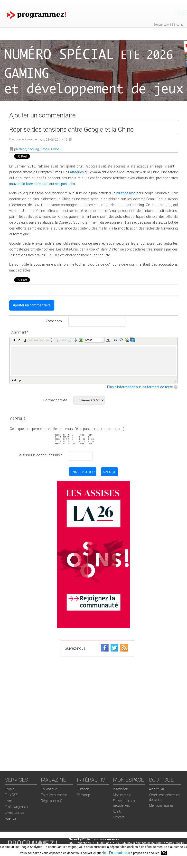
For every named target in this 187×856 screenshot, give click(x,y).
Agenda (10, 818)
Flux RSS (11, 795)
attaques (77, 172)
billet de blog (126, 193)
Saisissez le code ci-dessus (40, 455)
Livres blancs (14, 812)
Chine (55, 149)
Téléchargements (17, 807)
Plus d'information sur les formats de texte (140, 387)
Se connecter (161, 24)
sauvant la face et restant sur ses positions (42, 184)
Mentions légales (161, 805)
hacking (33, 149)
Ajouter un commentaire (32, 305)
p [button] (20, 380)
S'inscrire (177, 24)
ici (104, 853)
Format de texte (55, 400)
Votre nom (54, 321)
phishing (20, 149)
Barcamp (83, 795)
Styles (88, 339)
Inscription (120, 789)
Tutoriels (83, 789)
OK (163, 853)
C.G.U (117, 811)
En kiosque (49, 789)
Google (45, 149)
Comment (19, 332)
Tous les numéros (54, 795)
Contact (118, 817)
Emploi (10, 789)
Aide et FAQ (157, 789)
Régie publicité (51, 801)
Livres (9, 801)
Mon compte (122, 795)
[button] (13, 340)
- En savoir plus (118, 853)
